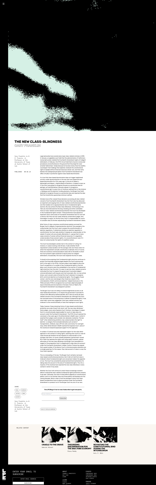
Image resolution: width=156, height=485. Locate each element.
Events (88, 471)
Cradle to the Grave (52, 445)
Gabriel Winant (47, 447)
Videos (64, 482)
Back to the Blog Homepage (48, 409)
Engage (88, 481)
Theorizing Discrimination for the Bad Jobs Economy (79, 447)
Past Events (90, 478)
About (64, 471)
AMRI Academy (66, 483)
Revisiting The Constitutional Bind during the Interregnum (104, 448)
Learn (64, 476)
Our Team (65, 475)
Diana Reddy (72, 451)
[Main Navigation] (4, 4)
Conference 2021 (91, 475)
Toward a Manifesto (69, 473)
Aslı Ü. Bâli (98, 453)
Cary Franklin (27, 146)
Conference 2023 (91, 473)
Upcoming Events (91, 476)
